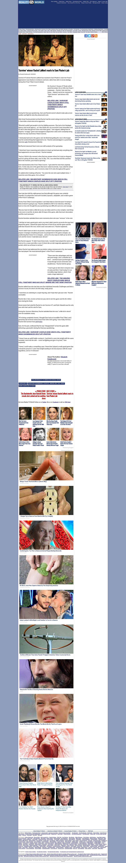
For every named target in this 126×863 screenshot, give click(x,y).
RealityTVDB (86, 1)
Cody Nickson (54, 848)
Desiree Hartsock (22, 838)
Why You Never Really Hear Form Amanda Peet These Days (53, 422)
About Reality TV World (39, 831)
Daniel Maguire (38, 847)
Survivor (65, 32)
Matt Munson (101, 846)
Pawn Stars (60, 834)
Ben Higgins (71, 837)
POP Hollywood (93, 1)
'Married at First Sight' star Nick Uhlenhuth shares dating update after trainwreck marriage (88, 127)
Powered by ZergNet (68, 447)
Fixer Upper (41, 30)
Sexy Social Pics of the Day (74, 2)
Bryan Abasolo (58, 842)
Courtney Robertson (82, 844)
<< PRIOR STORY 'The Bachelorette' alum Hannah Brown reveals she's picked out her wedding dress (33, 395)
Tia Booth (90, 840)
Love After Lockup (77, 30)
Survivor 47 (30, 33)
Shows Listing (104, 2)
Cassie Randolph (86, 839)
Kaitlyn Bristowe (78, 837)
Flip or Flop (47, 30)
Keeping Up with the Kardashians (64, 30)
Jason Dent (94, 848)
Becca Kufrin (37, 837)
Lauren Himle (43, 846)
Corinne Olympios (57, 846)
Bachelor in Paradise (68, 29)
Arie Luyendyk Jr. (44, 837)
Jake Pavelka (72, 838)
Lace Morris (49, 846)
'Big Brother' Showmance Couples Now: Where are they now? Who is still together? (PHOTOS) (87, 159)
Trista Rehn (78, 839)
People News (62, 1)
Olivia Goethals (53, 841)
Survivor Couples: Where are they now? (83, 856)
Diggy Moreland (76, 847)
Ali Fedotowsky (64, 838)
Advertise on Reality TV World (54, 831)
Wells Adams (90, 842)
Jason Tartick (76, 840)
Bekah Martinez (90, 841)
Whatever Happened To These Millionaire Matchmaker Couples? (99, 283)
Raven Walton (38, 848)
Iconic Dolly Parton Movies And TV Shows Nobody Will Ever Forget (53, 443)
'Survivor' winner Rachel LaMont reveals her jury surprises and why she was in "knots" (86, 114)
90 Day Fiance (21, 29)
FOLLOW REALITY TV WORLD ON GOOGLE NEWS (46, 380)
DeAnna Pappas (93, 838)
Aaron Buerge (72, 839)
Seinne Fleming (45, 841)
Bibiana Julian (75, 841)
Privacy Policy (82, 831)
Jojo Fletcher (65, 837)
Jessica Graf (61, 848)
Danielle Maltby (97, 842)
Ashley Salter (36, 846)
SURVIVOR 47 (23, 383)
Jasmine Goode (93, 846)
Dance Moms (23, 30)
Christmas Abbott (68, 848)
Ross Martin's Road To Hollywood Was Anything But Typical (45, 808)
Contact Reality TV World (70, 831)
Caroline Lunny (82, 841)
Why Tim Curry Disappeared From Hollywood (23, 422)
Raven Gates (86, 846)
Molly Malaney (91, 844)
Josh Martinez (81, 848)
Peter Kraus (44, 844)
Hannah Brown (32, 840)
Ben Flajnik (43, 838)
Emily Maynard (36, 838)
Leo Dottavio (52, 840)
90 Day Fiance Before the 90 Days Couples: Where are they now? (62, 853)
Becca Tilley (57, 845)
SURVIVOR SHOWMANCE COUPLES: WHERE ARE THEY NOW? (46, 383)
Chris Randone (68, 840)
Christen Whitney (60, 847)
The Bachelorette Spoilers (53, 851)
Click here (65, 187)
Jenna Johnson (21, 848)
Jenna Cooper (22, 841)
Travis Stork (35, 839)
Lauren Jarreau (60, 841)
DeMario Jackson (66, 846)
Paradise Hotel (21, 32)
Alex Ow (75, 848)
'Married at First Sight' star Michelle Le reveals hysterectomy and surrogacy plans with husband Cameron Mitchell (86, 153)
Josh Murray (51, 844)
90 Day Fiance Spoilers (30, 851)
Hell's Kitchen (53, 30)
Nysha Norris (26, 842)
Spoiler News (69, 1)
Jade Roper (31, 844)
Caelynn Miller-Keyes (23, 840)
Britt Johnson (68, 841)
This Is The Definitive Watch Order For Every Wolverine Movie (82, 240)
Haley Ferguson (78, 845)
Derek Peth (79, 846)
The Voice (88, 32)
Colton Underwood (29, 837)
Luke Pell (90, 847)
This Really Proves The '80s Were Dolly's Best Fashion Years (98, 240)
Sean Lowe (29, 838)
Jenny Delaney (37, 841)
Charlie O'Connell (42, 839)
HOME (19, 33)
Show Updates (54, 1)
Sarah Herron (96, 847)
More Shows (105, 31)
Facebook (55, 402)
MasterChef (105, 30)
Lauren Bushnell (82, 842)
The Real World (85, 834)
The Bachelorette (84, 29)
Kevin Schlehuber (30, 848)
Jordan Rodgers (74, 842)
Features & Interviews (61, 2)
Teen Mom (69, 32)
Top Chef (83, 32)
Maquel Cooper (29, 841)
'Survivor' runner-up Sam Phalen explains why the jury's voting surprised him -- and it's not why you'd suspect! (88, 109)
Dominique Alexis (51, 847)
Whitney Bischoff (58, 844)
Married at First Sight (97, 30)
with (26, 142)
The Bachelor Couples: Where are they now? (79, 855)
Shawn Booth (38, 844)
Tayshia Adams (94, 839)
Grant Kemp (103, 847)
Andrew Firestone (64, 839)
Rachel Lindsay (52, 837)
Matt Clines (100, 848)
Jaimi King (44, 847)
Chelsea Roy (41, 842)
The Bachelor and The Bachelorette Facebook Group (72, 851)
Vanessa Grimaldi (66, 842)
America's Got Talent (46, 29)
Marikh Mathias (98, 841)
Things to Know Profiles (86, 2)
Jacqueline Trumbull (49, 842)
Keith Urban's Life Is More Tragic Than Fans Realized (24, 443)
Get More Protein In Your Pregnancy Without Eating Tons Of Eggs (82, 262)
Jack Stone (31, 847)
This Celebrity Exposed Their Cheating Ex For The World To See (64, 784)
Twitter (44, 402)
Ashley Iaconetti (94, 845)
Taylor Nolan (73, 846)
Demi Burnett (39, 840)
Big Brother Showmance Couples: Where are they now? (36, 856)
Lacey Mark (25, 847)
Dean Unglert (26, 845)
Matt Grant (100, 838)
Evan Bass (25, 844)
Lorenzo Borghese (27, 839)
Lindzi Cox (20, 846)
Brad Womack (57, 838)
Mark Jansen (88, 848)
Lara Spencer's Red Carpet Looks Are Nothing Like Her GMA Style (38, 423)
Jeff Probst (38, 321)
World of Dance (93, 32)
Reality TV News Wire (103, 1)
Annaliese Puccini (33, 842)
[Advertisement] (63, 819)
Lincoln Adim (46, 840)
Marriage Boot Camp (86, 30)
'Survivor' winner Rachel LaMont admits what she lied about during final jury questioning (87, 100)
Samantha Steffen (28, 846)
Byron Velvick (50, 839)
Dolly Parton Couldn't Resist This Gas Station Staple (66, 443)
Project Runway (29, 32)
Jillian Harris (78, 838)
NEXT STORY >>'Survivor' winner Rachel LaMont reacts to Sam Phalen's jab (59, 393)
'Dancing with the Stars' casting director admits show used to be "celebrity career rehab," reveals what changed (87, 137)
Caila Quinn (63, 845)
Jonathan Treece (68, 847)
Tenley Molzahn (98, 844)
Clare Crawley (50, 845)
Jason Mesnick (85, 838)
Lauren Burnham (97, 840)
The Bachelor (77, 29)
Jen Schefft (56, 839)
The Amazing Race (30, 29)
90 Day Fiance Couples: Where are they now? (36, 853)
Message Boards (96, 2)
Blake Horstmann (60, 840)
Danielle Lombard (42, 845)
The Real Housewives (38, 32)
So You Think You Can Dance (55, 32)
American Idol (38, 29)
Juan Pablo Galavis (101, 837)
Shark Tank (46, 32)
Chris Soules (86, 837)
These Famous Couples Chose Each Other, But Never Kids (27, 784)
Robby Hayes (84, 847)
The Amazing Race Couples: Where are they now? (89, 853)
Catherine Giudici (73, 844)
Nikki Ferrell (65, 844)
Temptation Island (76, 32)
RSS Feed (90, 831)
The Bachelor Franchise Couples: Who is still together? (55, 855)
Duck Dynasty (103, 832)
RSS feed (67, 402)
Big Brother (90, 29)
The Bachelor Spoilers (42, 851)
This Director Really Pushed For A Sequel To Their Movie (99, 261)
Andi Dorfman (93, 837)
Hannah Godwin (102, 839)
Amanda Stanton (86, 845)
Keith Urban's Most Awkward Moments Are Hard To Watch (82, 283)
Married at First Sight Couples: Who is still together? (61, 856)
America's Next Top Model (57, 29)
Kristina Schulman (34, 845)
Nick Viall (59, 837)
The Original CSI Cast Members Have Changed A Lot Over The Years (66, 422)
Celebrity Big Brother (98, 29)
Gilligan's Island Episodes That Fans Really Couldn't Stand (38, 443)
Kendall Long (104, 840)
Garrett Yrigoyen (83, 840)
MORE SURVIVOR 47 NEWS (27, 386)
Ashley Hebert (49, 838)
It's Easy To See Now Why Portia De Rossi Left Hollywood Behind (63, 808)
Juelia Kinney (102, 845)
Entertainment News (77, 1)
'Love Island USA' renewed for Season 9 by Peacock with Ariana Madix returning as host (88, 143)
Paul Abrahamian (46, 848)
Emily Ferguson (70, 845)
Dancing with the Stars (32, 30)
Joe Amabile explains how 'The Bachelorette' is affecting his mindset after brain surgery (88, 132)
